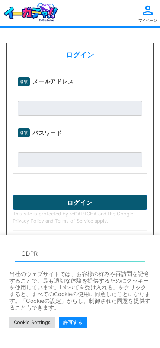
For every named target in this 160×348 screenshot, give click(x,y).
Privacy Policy (28, 221)
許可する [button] (73, 322)
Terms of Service (74, 221)
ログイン (79, 202)
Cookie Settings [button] (32, 322)
